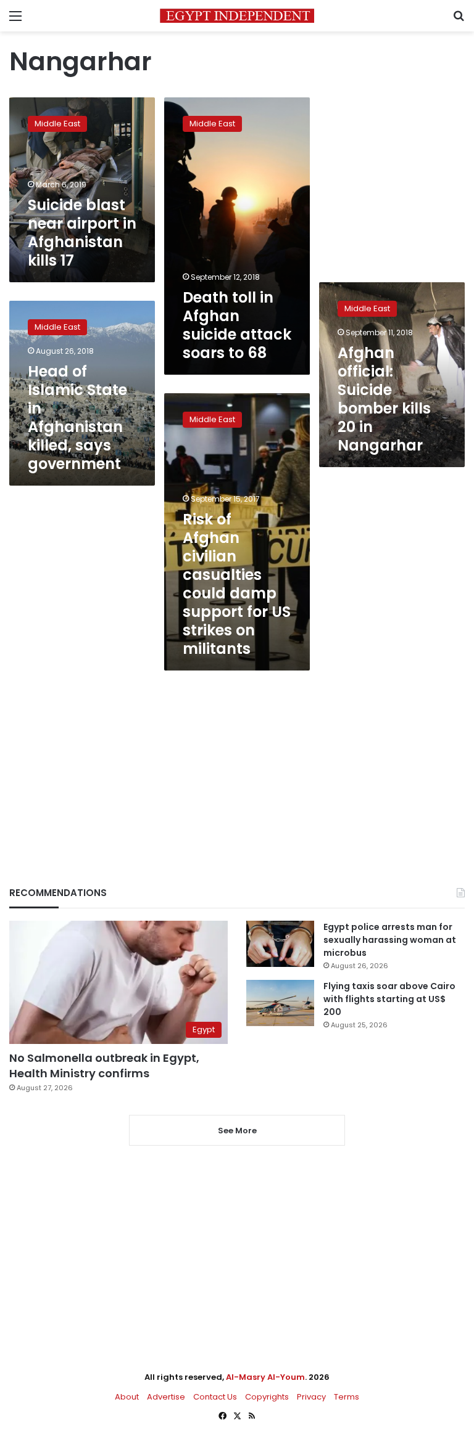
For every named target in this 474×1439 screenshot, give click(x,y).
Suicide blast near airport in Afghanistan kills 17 (82, 233)
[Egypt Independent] (237, 16)
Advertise (166, 1397)
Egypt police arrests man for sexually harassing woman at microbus (389, 940)
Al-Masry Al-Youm (265, 1377)
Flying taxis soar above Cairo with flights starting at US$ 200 (389, 999)
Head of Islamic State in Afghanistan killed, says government (77, 417)
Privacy (311, 1397)
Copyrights (267, 1397)
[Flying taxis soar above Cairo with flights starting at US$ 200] (280, 1003)
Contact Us (215, 1397)
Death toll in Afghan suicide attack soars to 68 (237, 325)
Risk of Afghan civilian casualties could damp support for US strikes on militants (237, 584)
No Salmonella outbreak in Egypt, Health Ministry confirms (104, 1065)
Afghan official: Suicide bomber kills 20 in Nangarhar (384, 399)
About (127, 1397)
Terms (346, 1397)
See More (237, 1130)
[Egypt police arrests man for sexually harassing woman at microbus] (280, 944)
